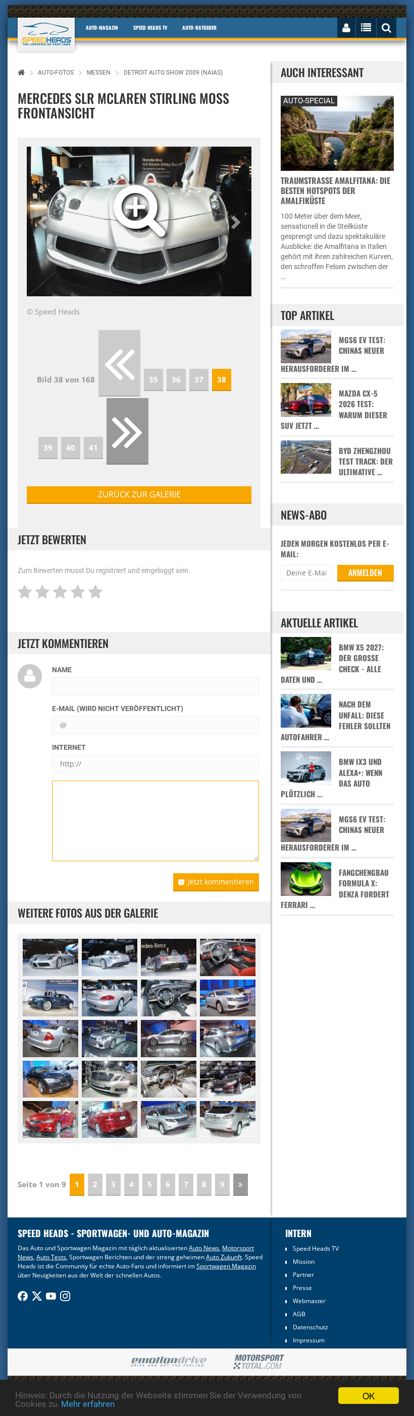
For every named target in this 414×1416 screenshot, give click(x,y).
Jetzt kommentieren (221, 881)
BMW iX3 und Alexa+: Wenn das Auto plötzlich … (331, 777)
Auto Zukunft (224, 1257)
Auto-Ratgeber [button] (199, 27)
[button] (44, 221)
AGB (299, 1314)
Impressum (309, 1340)
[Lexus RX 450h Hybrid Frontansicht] (168, 1119)
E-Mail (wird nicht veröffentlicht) (117, 708)
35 (153, 379)
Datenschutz (310, 1327)
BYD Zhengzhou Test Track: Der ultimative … (366, 461)
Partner (303, 1274)
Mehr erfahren (88, 1404)
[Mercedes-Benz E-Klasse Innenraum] (168, 1079)
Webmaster (309, 1301)
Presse (302, 1287)
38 (221, 379)
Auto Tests (51, 1257)
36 (176, 379)
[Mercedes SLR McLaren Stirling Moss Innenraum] (227, 957)
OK (369, 1395)
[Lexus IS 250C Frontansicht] (50, 1119)
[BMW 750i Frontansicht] (50, 1079)
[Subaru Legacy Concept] (109, 1038)
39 (48, 447)
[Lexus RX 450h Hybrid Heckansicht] (227, 1119)
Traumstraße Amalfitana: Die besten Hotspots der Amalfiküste (335, 190)
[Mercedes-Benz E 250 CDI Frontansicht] (227, 1079)
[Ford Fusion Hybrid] (227, 998)
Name (62, 670)
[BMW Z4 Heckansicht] (109, 998)
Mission (304, 1261)
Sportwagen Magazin (226, 1266)
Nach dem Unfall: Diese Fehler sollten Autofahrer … (335, 720)
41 (93, 447)
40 (70, 447)
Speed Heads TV (316, 1248)
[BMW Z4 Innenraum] (168, 998)
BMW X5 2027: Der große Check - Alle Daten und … (332, 663)
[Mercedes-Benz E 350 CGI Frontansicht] (109, 1079)
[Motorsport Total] (259, 1362)
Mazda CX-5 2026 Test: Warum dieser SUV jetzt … (334, 409)
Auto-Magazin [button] (102, 27)
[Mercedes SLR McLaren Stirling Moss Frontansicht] (50, 957)
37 (198, 379)
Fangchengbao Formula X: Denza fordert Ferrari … (335, 888)
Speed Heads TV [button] (150, 27)
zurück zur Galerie (139, 494)
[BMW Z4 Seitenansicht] (50, 998)
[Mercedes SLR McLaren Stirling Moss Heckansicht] (109, 957)
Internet (69, 747)
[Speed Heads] (46, 34)
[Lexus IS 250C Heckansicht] (109, 1119)
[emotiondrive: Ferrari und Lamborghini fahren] (168, 1362)
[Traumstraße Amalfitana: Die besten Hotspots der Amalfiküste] (337, 131)
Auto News (204, 1248)
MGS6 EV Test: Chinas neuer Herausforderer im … (333, 354)
